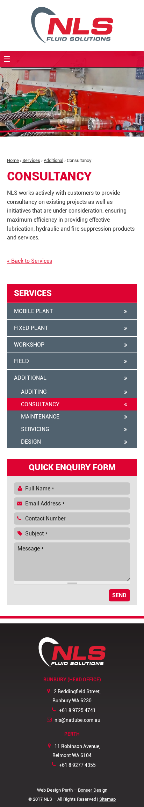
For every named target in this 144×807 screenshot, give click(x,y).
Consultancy (40, 404)
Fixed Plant (31, 328)
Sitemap (107, 799)
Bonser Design (92, 790)
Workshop (29, 344)
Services (31, 160)
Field (21, 361)
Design (31, 441)
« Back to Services (29, 261)
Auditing (34, 391)
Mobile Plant (33, 311)
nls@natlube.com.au (77, 720)
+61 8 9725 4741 (77, 710)
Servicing (35, 429)
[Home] (72, 25)
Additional (53, 160)
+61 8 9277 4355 (77, 765)
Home (13, 160)
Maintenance (40, 416)
